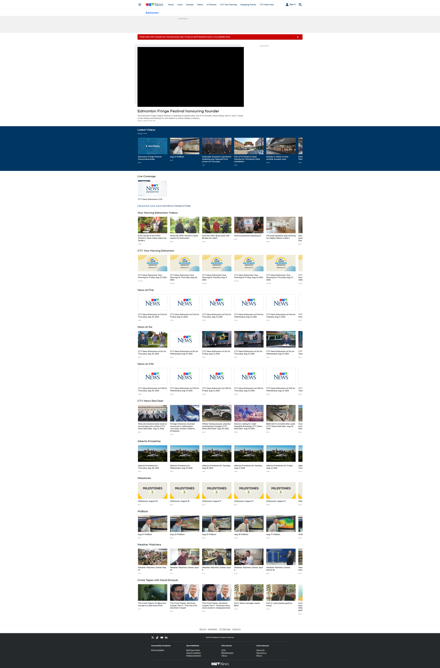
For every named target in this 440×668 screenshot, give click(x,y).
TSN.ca (224, 656)
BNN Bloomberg (227, 653)
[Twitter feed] (152, 637)
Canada (190, 5)
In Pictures (211, 5)
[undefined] (152, 150)
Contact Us (236, 629)
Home (171, 5)
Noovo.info (260, 650)
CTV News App (224, 629)
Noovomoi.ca (261, 653)
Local (179, 5)
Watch (200, 5)
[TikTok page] (157, 637)
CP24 (223, 650)
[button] (297, 151)
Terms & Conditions (193, 653)
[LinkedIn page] (166, 637)
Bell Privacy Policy (193, 650)
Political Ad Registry (193, 656)
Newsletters (212, 629)
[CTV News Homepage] (154, 4)
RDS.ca (259, 656)
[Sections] (140, 4)
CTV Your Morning (228, 5)
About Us (202, 629)
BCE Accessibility (157, 650)
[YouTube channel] (161, 637)
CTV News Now (267, 5)
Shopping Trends (248, 5)
